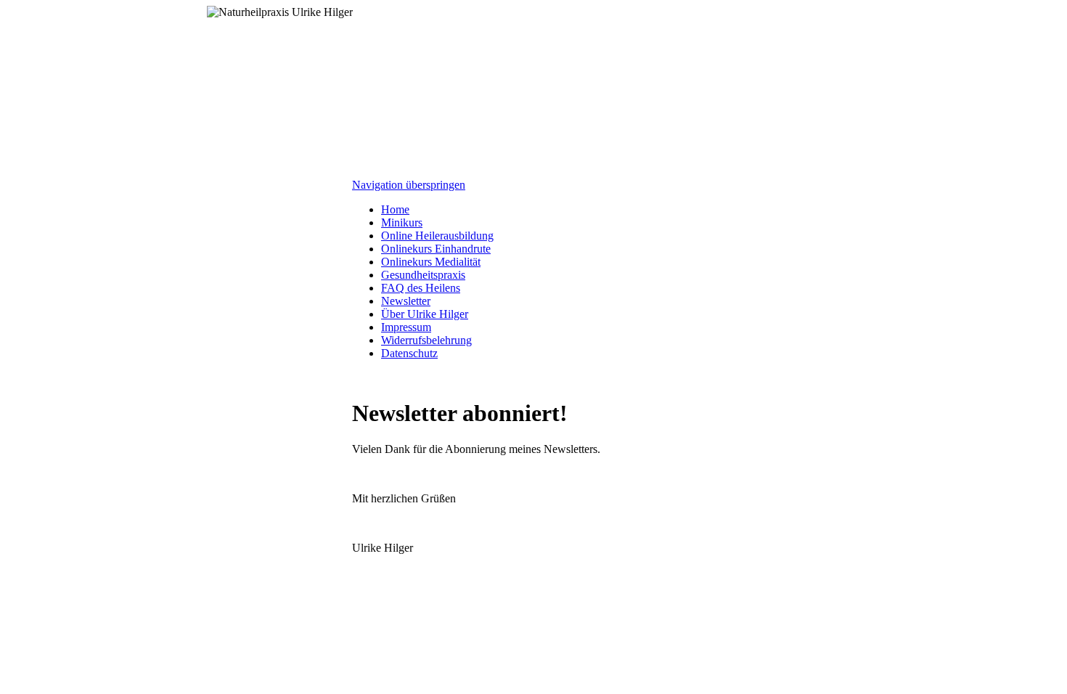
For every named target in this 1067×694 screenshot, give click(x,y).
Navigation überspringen (408, 185)
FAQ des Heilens (420, 288)
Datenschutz (409, 353)
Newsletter (405, 301)
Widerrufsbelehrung (426, 340)
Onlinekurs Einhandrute (436, 248)
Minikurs (401, 222)
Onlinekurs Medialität (431, 262)
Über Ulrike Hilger (424, 314)
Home (395, 209)
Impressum (406, 327)
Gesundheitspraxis (423, 275)
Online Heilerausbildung (437, 235)
